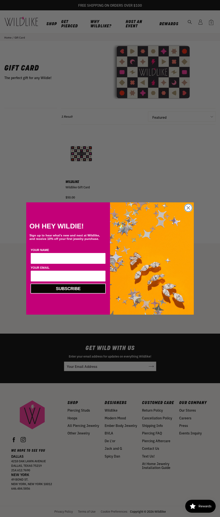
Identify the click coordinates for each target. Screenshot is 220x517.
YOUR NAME (40, 250)
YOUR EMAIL (40, 267)
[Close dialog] (188, 208)
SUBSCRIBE (68, 288)
